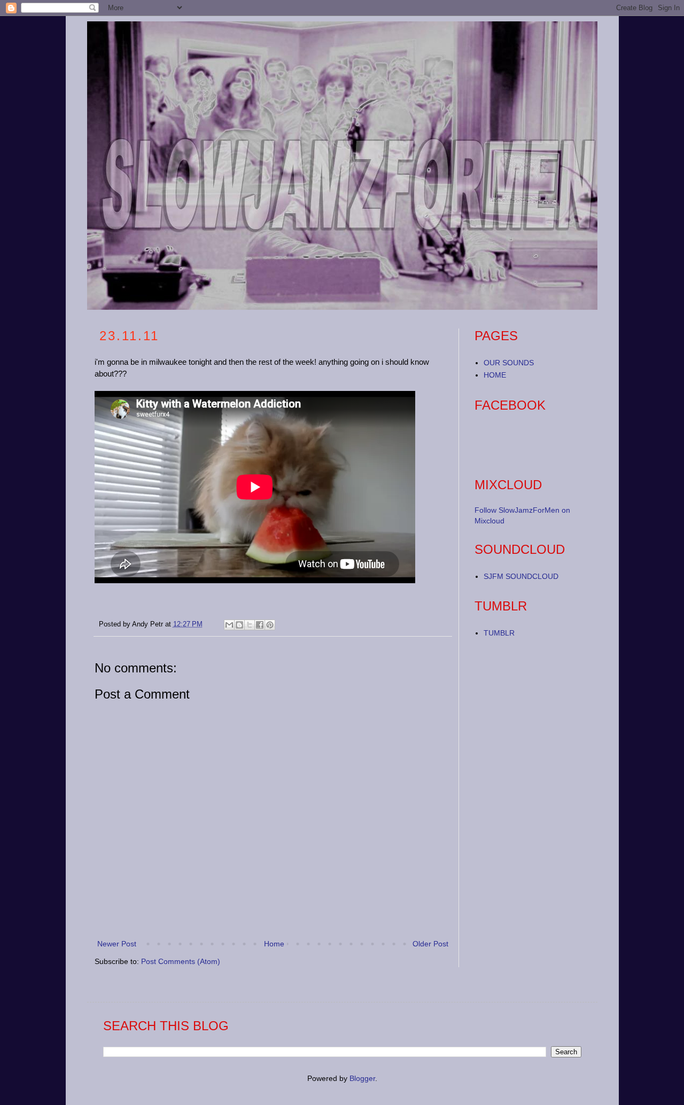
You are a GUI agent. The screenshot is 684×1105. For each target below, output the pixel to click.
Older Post (430, 943)
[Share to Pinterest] (270, 625)
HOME (495, 375)
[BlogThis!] (239, 625)
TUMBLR (499, 633)
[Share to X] (249, 625)
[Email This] (229, 625)
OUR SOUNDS (509, 362)
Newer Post (116, 943)
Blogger (362, 1078)
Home (274, 943)
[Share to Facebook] (259, 625)
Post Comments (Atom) (180, 961)
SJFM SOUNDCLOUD (521, 576)
